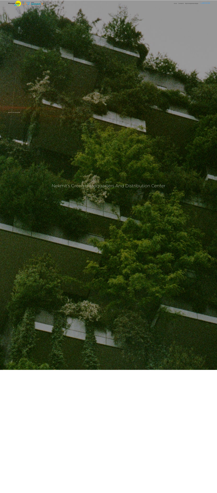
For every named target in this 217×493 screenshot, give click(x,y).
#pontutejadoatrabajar (191, 3)
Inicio (175, 3)
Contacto (181, 3)
